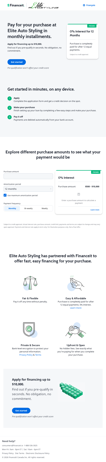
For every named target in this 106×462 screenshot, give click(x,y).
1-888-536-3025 (30, 445)
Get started (16, 62)
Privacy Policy (26, 354)
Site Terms (19, 453)
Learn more (94, 210)
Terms (38, 354)
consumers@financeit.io (12, 445)
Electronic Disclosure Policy (37, 453)
